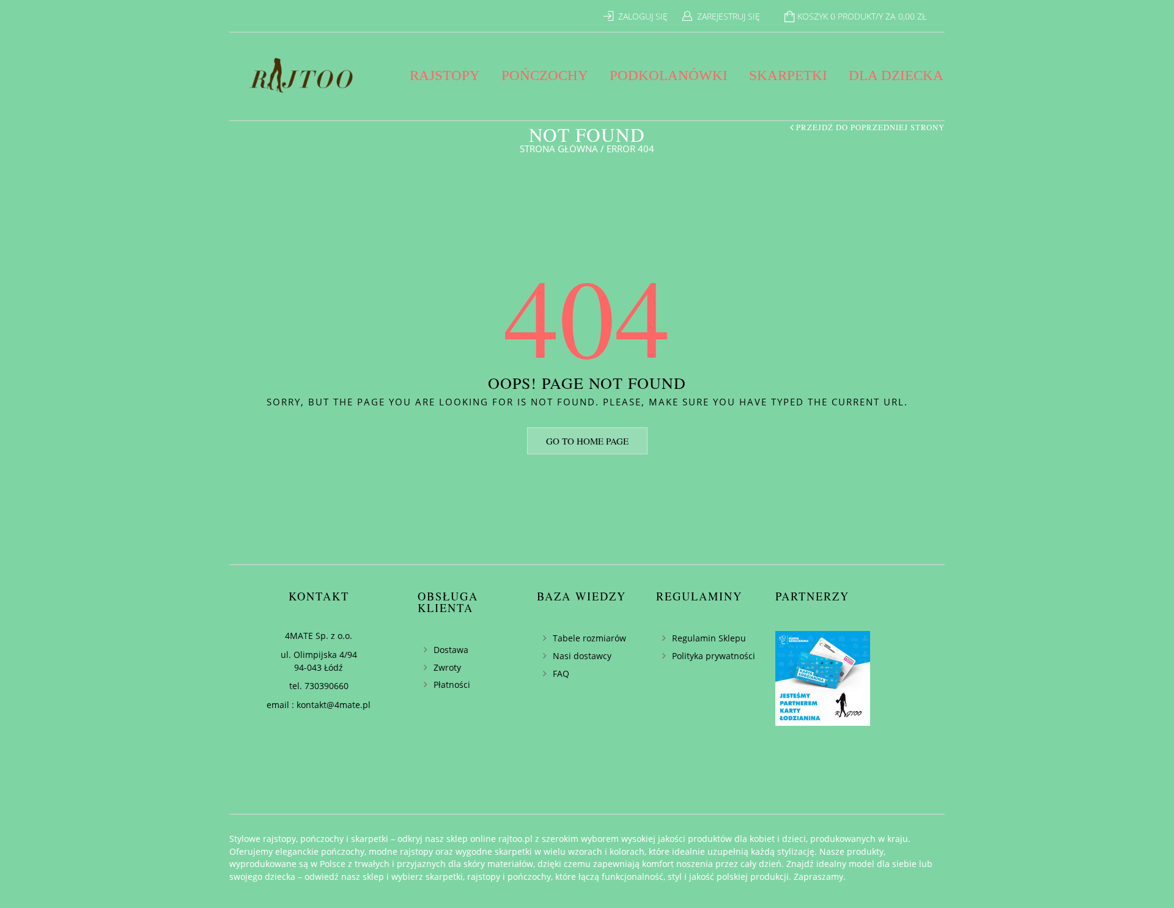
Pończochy (544, 75)
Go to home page (587, 441)
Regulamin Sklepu (709, 638)
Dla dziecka (896, 75)
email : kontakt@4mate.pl (319, 705)
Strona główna (559, 148)
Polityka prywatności (713, 656)
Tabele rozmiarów (589, 638)
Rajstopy (445, 75)
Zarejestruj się (728, 16)
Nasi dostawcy (582, 656)
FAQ (561, 673)
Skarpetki (788, 75)
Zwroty (447, 667)
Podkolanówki (669, 75)
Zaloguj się (643, 16)
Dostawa (451, 649)
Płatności (452, 684)
